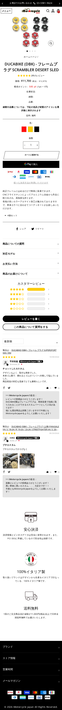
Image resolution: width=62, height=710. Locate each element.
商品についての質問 (13, 243)
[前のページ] (2, 3)
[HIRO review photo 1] (10, 461)
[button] (24, 75)
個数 (31, 138)
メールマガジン (12, 680)
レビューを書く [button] (31, 319)
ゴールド (30, 129)
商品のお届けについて (15, 273)
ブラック (36, 129)
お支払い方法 (10, 263)
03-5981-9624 (44, 2)
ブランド (8, 646)
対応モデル (9, 253)
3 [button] (33, 51)
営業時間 (8, 669)
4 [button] (35, 51)
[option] (31, 3)
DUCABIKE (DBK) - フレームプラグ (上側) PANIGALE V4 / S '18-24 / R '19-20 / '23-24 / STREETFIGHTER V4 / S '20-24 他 (31, 429)
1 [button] (27, 51)
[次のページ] (59, 3)
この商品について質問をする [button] (31, 327)
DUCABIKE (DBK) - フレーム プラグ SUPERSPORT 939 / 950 (29, 351)
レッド (24, 129)
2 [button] (30, 51)
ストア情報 (9, 658)
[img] (9, 357)
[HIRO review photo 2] (27, 461)
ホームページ (30, 56)
